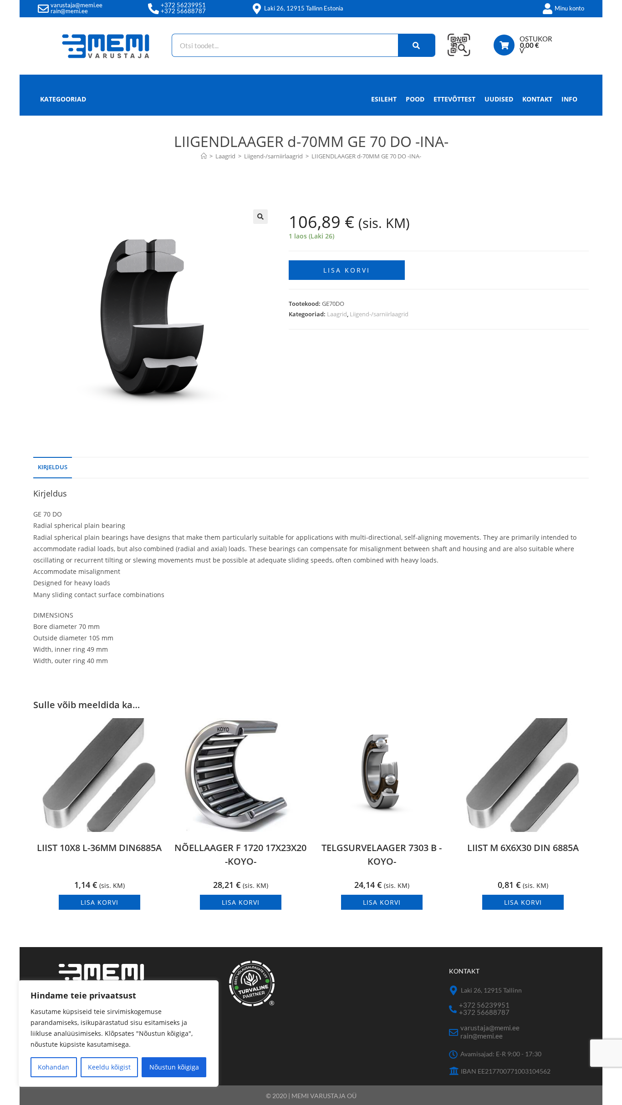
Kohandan (53, 1067)
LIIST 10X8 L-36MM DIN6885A (99, 847)
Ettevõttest (454, 99)
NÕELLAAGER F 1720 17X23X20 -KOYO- (240, 854)
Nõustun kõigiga (174, 1067)
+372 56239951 (183, 5)
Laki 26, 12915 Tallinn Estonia (303, 8)
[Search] (416, 45)
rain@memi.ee (69, 11)
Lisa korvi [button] (99, 902)
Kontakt (537, 99)
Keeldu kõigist (109, 1067)
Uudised (498, 99)
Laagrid (337, 314)
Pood (415, 99)
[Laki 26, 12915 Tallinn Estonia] (256, 8)
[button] (260, 216)
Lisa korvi (346, 270)
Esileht (384, 99)
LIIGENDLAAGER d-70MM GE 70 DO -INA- (366, 156)
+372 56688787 (183, 11)
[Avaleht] (204, 156)
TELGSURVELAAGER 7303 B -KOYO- (381, 854)
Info (569, 99)
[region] (118, 1033)
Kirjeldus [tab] (52, 467)
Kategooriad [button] (63, 99)
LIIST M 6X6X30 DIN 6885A (523, 847)
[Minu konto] (547, 8)
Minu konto (569, 8)
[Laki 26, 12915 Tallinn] (454, 990)
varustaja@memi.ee (76, 5)
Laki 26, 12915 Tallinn (491, 990)
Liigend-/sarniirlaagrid (379, 314)
